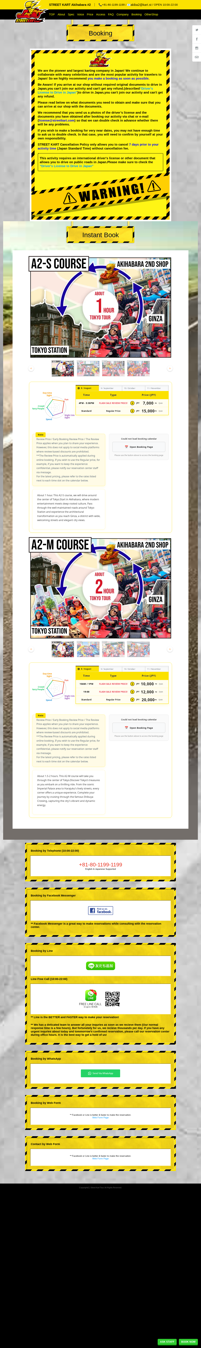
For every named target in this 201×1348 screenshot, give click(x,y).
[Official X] (196, 29)
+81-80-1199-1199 (100, 865)
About (61, 14)
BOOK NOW (188, 1341)
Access (100, 14)
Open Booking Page (141, 446)
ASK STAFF (167, 1341)
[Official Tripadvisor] (196, 57)
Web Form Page (100, 1117)
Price (90, 14)
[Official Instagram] (196, 48)
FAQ (111, 14)
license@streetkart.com (56, 120)
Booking (136, 14)
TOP (52, 14)
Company (123, 14)
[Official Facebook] (196, 38)
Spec (71, 14)
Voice (80, 14)
